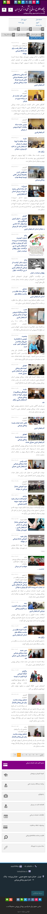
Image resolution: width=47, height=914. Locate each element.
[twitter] (23, 2)
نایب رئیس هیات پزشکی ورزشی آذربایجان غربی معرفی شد (19, 465)
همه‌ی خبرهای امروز (36, 37)
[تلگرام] (37, 2)
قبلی (41, 754)
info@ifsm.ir (22, 871)
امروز (37, 22)
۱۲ (15, 754)
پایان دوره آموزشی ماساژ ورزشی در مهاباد (20, 539)
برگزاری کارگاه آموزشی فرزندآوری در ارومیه (20, 674)
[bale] (19, 2)
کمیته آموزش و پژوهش (37, 773)
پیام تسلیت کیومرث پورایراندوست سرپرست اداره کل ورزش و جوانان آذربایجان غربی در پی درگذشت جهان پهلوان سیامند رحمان (19, 243)
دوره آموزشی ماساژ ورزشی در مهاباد (20, 488)
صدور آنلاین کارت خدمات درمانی (35, 763)
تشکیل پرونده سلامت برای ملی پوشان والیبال (19, 701)
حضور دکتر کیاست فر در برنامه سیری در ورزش (20, 98)
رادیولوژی (41, 794)
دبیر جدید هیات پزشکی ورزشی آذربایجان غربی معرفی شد (19, 654)
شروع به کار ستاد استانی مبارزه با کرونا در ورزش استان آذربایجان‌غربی (19, 190)
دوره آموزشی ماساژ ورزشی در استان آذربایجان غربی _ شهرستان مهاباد (20, 526)
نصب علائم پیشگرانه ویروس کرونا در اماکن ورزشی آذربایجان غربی (20, 313)
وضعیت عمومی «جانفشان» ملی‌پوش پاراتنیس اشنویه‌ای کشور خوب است (20, 341)
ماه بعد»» (39, 25)
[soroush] (15, 2)
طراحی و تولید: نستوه (23, 911)
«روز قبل (23, 19)
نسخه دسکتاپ (37, 893)
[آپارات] (34, 2)
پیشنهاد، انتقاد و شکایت (37, 825)
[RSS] (8, 2)
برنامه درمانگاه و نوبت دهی (36, 784)
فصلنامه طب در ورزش (37, 804)
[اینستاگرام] (30, 2)
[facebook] (26, 2)
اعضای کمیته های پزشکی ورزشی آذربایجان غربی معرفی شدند (19, 369)
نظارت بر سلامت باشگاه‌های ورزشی (35, 835)
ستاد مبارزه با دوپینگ (37, 846)
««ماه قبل (39, 19)
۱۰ (22, 754)
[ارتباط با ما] (4, 2)
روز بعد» (21, 22)
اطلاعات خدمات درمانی (37, 815)
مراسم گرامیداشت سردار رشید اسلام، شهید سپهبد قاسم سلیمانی (19, 500)
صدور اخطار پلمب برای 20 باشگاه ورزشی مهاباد (19, 51)
